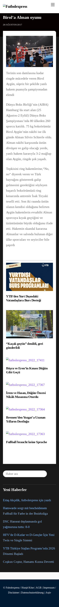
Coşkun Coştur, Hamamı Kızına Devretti (28, 561)
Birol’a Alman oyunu (22, 17)
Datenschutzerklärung (32, 592)
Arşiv (48, 592)
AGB (38, 587)
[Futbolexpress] (15, 6)
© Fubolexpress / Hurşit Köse (18, 587)
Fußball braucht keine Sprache (26, 442)
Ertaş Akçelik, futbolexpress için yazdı (27, 500)
